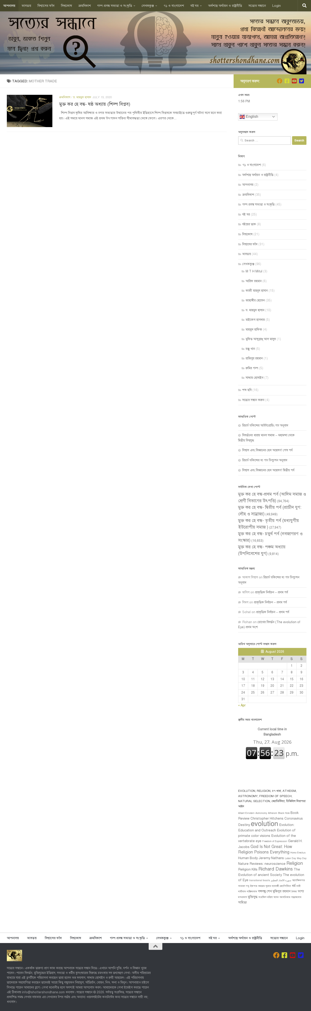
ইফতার (253, 886)
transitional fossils (259, 880)
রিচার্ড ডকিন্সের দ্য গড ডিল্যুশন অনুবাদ (264, 460)
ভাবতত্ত (26, 6)
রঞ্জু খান (250, 349)
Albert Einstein (246, 813)
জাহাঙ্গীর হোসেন (255, 300)
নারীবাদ (242, 891)
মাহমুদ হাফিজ (254, 329)
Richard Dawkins (275, 869)
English (251, 116)
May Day (301, 858)
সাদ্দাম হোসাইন (254, 378)
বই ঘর (194, 6)
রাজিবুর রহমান (254, 358)
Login (276, 6)
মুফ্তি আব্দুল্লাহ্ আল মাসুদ (261, 339)
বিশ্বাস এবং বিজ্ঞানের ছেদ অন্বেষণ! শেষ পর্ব (267, 450)
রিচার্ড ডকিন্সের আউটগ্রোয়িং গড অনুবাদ (265, 425)
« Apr (242, 705)
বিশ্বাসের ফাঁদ (46, 6)
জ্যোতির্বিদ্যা (285, 886)
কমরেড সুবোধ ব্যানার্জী (268, 886)
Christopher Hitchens (266, 818)
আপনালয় (9, 6)
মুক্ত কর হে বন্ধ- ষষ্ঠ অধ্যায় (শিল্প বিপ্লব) (94, 104)
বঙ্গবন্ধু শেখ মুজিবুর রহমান (274, 891)
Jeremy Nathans (271, 858)
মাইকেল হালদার (255, 320)
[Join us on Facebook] (279, 81)
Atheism (272, 813)
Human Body (248, 858)
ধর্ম (294, 886)
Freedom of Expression (274, 841)
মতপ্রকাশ (242, 897)
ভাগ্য (301, 891)
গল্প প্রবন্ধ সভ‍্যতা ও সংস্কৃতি (114, 6)
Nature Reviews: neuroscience (262, 864)
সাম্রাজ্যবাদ (296, 897)
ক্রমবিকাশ (84, 6)
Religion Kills (247, 869)
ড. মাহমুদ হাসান (82, 97)
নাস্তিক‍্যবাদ (252, 891)
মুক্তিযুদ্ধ (252, 897)
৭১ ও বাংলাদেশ (173, 6)
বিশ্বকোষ (66, 6)
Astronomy (261, 813)
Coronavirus (293, 818)
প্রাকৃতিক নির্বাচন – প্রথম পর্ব (271, 592)
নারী (298, 886)
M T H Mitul (254, 271)
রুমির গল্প (252, 368)
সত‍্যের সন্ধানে (257, 6)
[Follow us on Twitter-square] (301, 81)
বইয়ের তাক (249, 224)
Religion (294, 863)
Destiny (244, 825)
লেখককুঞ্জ (148, 6)
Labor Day (290, 858)
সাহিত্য (242, 902)
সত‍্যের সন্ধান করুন (253, 400)
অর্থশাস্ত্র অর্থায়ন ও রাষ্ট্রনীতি (225, 6)
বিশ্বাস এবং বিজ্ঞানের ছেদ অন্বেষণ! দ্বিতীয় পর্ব (268, 470)
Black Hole (284, 813)
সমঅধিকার (285, 897)
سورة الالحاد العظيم (281, 880)
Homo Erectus (298, 852)
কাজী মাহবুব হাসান (257, 291)
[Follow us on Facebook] (287, 81)
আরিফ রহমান (254, 281)
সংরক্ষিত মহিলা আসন (268, 897)
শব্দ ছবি (247, 390)
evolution (264, 824)
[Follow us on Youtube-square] (294, 81)
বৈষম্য (294, 891)
